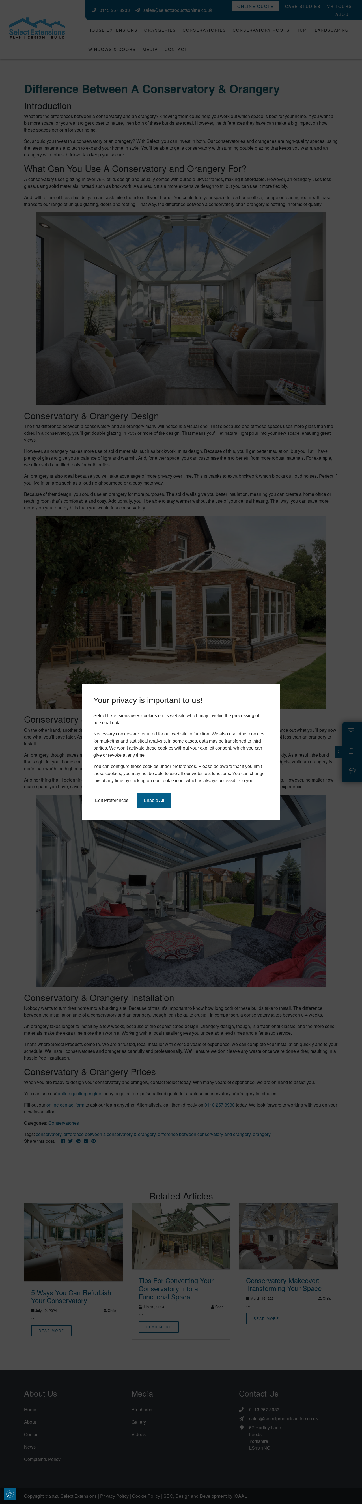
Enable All (154, 800)
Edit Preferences (111, 800)
